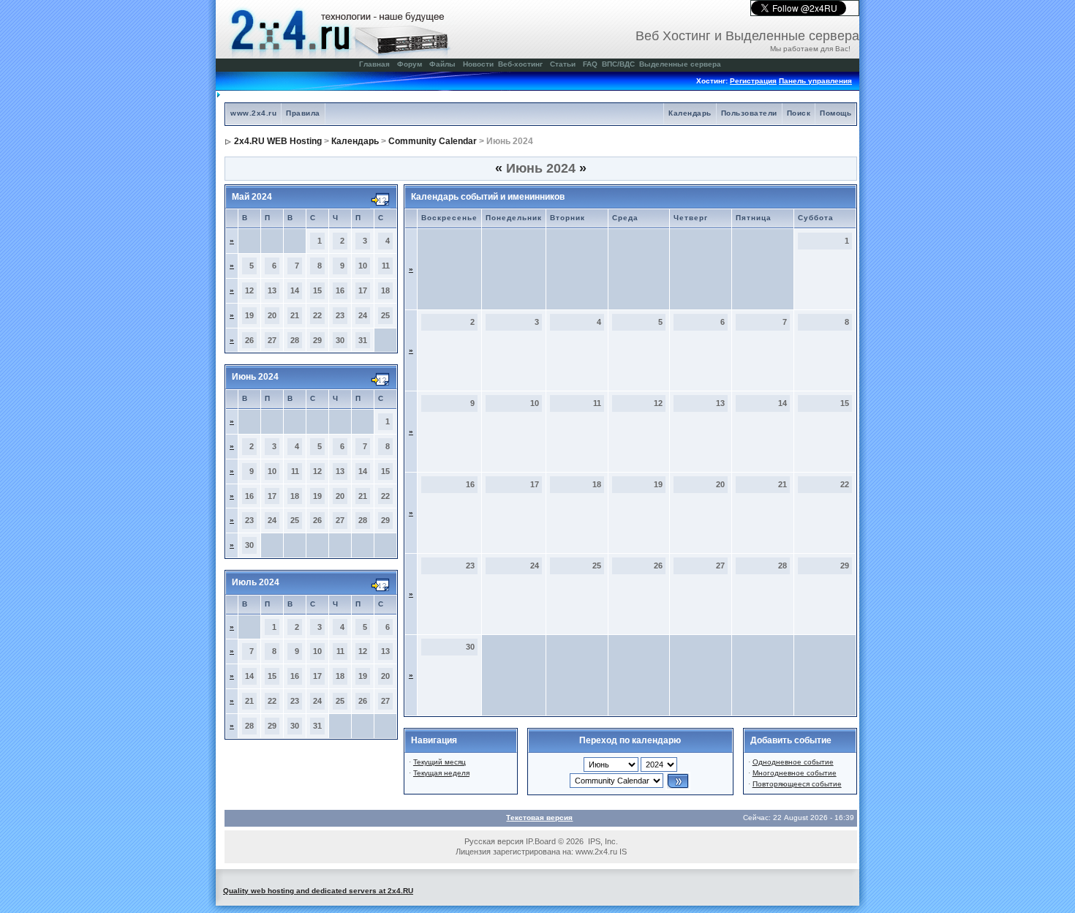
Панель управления (815, 81)
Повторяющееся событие (797, 784)
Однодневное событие (793, 762)
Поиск (799, 113)
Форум (409, 64)
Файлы (442, 64)
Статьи (563, 64)
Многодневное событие (794, 773)
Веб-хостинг (520, 64)
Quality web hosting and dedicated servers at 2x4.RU (318, 891)
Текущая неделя (441, 773)
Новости (478, 64)
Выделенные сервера (680, 64)
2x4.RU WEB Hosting (278, 141)
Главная (374, 64)
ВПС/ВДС (618, 64)
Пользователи (749, 113)
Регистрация (753, 81)
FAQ (590, 64)
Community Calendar (432, 141)
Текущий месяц (439, 762)
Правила (303, 113)
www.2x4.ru (253, 113)
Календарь (690, 113)
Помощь (835, 113)
